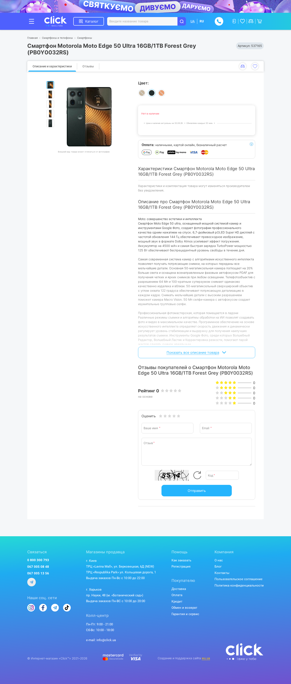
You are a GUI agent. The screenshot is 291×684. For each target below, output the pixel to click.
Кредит (176, 601)
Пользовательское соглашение (238, 579)
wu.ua (206, 658)
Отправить (197, 490)
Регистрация (180, 566)
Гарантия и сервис (185, 614)
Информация (251, 144)
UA (192, 21)
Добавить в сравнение (242, 66)
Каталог (91, 21)
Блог (218, 566)
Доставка (178, 589)
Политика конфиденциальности (239, 585)
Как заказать (181, 560)
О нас (219, 560)
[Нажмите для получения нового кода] (197, 475)
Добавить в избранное (255, 66)
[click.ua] (58, 21)
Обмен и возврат (184, 608)
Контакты (222, 573)
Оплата (176, 595)
